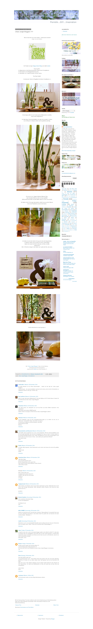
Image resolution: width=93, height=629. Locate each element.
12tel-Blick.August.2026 (68, 255)
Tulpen (70, 223)
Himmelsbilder (65, 209)
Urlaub (67, 225)
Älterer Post (55, 605)
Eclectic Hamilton (22, 497)
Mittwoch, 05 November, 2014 (31, 384)
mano (19, 530)
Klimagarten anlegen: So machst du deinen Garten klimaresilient (68, 272)
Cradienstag (64, 194)
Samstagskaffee (74, 220)
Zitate (75, 229)
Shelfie (35, 369)
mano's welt (66, 266)
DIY (63, 196)
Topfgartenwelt (21, 483)
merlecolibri (21, 384)
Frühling (64, 204)
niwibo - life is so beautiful (69, 241)
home (71, 209)
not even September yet (68, 252)
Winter (68, 228)
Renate (20, 543)
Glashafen (69, 206)
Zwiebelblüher (66, 231)
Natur (67, 216)
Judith (19, 521)
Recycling (64, 219)
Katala (19, 445)
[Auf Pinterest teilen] (51, 374)
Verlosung (72, 225)
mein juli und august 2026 (68, 267)
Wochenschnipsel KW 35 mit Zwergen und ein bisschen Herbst (69, 243)
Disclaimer (61, 615)
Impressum (40, 615)
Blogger (53, 618)
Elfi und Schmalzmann (71, 196)
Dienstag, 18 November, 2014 (27, 555)
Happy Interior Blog (37, 65)
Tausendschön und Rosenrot (25, 430)
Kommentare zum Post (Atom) (26, 607)
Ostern (65, 217)
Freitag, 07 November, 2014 (27, 530)
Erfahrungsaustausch (65, 197)
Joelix (48, 65)
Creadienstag (72, 194)
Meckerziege (64, 215)
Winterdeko (74, 228)
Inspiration (74, 211)
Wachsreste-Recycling (65, 227)
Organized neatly (74, 216)
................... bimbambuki (68, 278)
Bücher (63, 193)
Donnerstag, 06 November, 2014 (34, 497)
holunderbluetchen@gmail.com (68, 173)
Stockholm (73, 221)
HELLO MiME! (21, 510)
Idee (76, 209)
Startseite (37, 605)
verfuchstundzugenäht (68, 254)
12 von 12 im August (67, 279)
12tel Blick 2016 (73, 188)
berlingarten (66, 269)
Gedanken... (71, 205)
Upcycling (67, 224)
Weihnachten (74, 227)
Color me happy (71, 193)
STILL (64, 251)
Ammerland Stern (22, 457)
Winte (64, 228)
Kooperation (67, 212)
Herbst (72, 208)
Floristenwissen (74, 197)
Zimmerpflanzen (31, 375)
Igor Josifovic (21, 396)
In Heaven (66, 211)
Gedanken (64, 205)
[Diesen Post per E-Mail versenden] (46, 374)
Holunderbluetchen (67, 126)
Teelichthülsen (64, 223)
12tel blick (64, 188)
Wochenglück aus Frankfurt (68, 276)
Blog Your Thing (67, 262)
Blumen (69, 192)
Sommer (65, 221)
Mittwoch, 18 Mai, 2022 (28, 575)
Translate (72, 112)
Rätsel (72, 217)
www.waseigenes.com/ (68, 257)
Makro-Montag (71, 213)
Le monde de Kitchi (67, 246)
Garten (72, 204)
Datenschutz (20, 615)
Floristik (65, 199)
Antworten (20, 392)
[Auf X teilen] (48, 374)
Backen (71, 190)
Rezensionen (72, 219)
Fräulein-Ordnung (67, 275)
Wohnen (64, 229)
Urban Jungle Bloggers (23, 375)
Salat (69, 220)
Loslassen (65, 213)
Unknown (20, 417)
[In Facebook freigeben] (50, 374)
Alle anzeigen (74, 281)
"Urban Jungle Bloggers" (33, 366)
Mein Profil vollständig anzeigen (68, 150)
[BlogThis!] (47, 374)
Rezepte (63, 220)
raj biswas (20, 575)
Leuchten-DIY (74, 212)
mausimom (20, 405)
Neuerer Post (18, 605)
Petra (19, 555)
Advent (65, 190)
